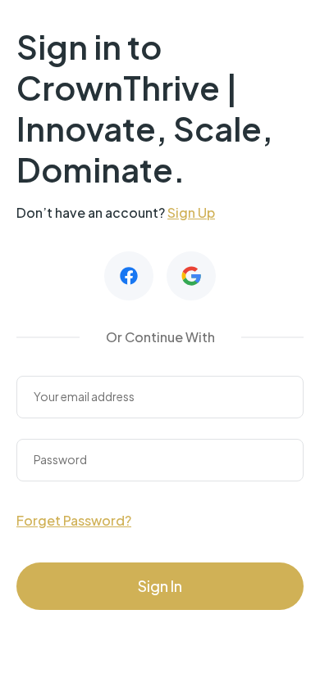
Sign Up (191, 212)
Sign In (160, 585)
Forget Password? (73, 520)
